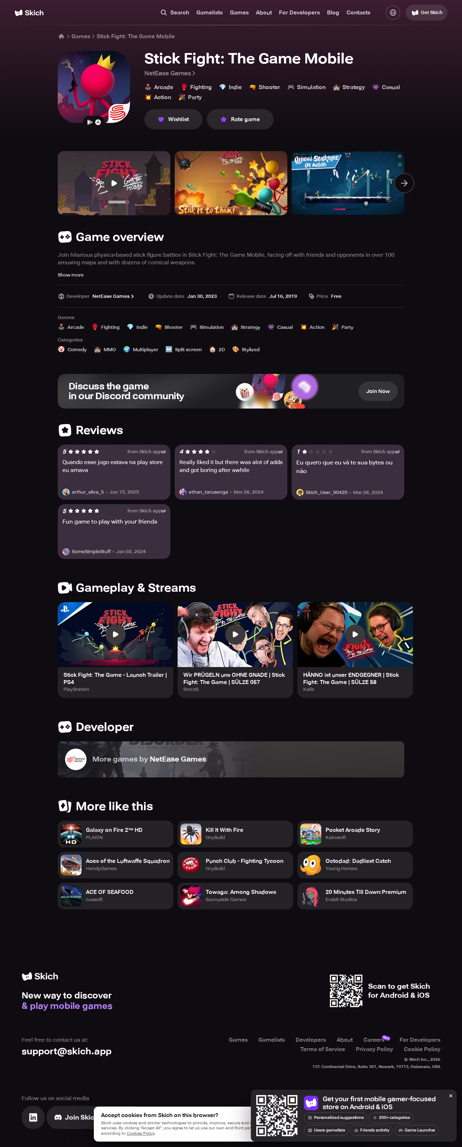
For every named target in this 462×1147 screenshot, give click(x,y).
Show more (71, 275)
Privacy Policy (374, 1049)
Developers (311, 1040)
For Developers (299, 12)
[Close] (451, 1096)
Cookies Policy (140, 1133)
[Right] (404, 183)
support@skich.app (67, 1051)
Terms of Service (322, 1049)
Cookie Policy (422, 1049)
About (264, 12)
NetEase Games (167, 73)
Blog (333, 12)
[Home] (29, 12)
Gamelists (209, 12)
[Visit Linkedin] (33, 1117)
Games (239, 12)
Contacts (358, 12)
